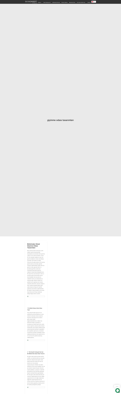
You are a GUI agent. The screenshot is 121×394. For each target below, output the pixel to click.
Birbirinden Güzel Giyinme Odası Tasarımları (33, 246)
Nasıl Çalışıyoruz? (47, 2)
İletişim (89, 2)
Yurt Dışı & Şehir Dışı (81, 2)
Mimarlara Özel (72, 2)
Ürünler (39, 2)
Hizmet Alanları (64, 2)
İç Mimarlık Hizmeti (56, 2)
